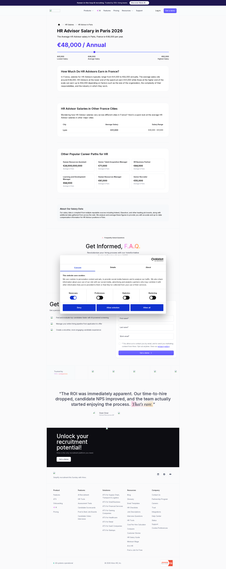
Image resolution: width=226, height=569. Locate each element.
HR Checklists (132, 508)
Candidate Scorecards (86, 508)
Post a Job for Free (134, 550)
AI (100, 11)
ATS (54, 499)
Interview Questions (135, 516)
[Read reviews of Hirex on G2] (153, 563)
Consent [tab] (77, 268)
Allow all (146, 308)
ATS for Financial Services (113, 506)
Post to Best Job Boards (87, 512)
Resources (126, 11)
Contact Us (156, 495)
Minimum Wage (133, 542)
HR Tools (81, 499)
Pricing (116, 11)
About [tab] (148, 267)
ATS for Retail (108, 522)
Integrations (156, 512)
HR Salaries (69, 25)
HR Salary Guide (133, 537)
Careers (155, 503)
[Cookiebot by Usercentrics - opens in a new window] (153, 259)
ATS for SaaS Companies (112, 526)
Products (87, 11)
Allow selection (113, 308)
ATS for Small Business (111, 502)
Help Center (156, 516)
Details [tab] (113, 267)
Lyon (65, 130)
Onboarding (58, 503)
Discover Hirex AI (139, 3)
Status (154, 520)
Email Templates (133, 503)
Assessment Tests (85, 503)
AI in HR (130, 546)
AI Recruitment (83, 495)
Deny (79, 308)
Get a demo (170, 11)
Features (107, 11)
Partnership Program (160, 499)
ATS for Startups (109, 530)
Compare (130, 529)
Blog (129, 495)
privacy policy (164, 346)
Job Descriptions (133, 512)
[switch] (99, 298)
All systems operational (64, 563)
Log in (158, 11)
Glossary (130, 499)
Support (139, 11)
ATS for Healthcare (110, 517)
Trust (154, 508)
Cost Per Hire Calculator (136, 525)
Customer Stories (134, 533)
